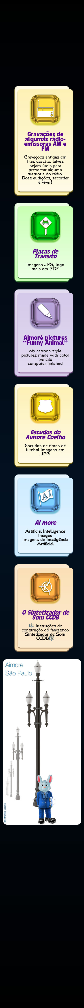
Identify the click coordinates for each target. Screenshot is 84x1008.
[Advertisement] (42, 44)
